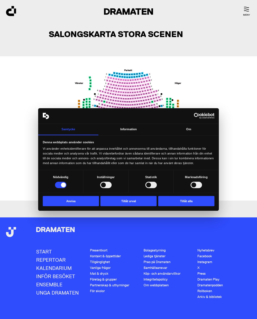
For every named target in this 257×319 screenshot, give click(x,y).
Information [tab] (128, 129)
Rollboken (204, 291)
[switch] (106, 185)
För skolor (97, 291)
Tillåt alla (186, 201)
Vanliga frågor (100, 268)
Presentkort (98, 250)
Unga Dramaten (57, 293)
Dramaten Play (208, 279)
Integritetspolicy (156, 279)
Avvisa (70, 201)
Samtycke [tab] (68, 129)
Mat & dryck (99, 274)
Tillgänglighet (100, 262)
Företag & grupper (103, 279)
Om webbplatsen (156, 285)
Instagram (204, 262)
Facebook (204, 256)
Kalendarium (54, 268)
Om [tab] (188, 129)
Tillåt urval (128, 201)
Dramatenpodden (210, 285)
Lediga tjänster (154, 256)
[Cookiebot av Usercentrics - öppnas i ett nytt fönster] (196, 116)
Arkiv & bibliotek (209, 297)
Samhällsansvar (155, 268)
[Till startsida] (11, 232)
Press (201, 274)
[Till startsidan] (11, 11)
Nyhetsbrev (205, 250)
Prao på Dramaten (157, 262)
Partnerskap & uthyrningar (109, 285)
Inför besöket (55, 276)
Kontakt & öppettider (105, 256)
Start (44, 252)
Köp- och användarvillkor (162, 274)
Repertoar (51, 260)
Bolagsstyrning (155, 250)
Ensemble (49, 285)
